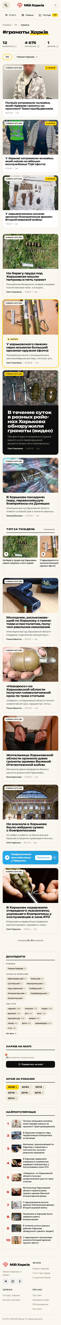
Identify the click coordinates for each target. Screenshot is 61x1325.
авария (34, 1018)
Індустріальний (16, 988)
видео (47, 1008)
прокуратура (16, 1018)
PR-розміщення (40, 1304)
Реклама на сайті (41, 1299)
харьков (14, 1008)
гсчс (12, 1028)
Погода (50, 15)
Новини (30, 15)
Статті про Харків (41, 1273)
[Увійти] (55, 5)
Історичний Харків (42, 1277)
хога (41, 1013)
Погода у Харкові (11, 1295)
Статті (12, 15)
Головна (7, 25)
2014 (12, 1098)
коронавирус (43, 1023)
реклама (14, 1013)
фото (26, 1023)
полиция (31, 1008)
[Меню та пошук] (6, 5)
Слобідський (36, 988)
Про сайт (37, 1295)
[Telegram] (5, 1281)
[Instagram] (13, 1281)
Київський (37, 978)
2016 (25, 1093)
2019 (39, 1087)
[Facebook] (20, 1281)
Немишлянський (35, 983)
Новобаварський (39, 993)
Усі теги (10, 1033)
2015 (39, 1093)
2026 (12, 1087)
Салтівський (15, 983)
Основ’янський (16, 998)
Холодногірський (17, 993)
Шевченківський (17, 978)
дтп (28, 1013)
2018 (12, 1093)
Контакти (37, 1308)
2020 (26, 1087)
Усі (7, 56)
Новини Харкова (27, 56)
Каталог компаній (11, 1299)
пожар (13, 1023)
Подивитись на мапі (32, 1064)
